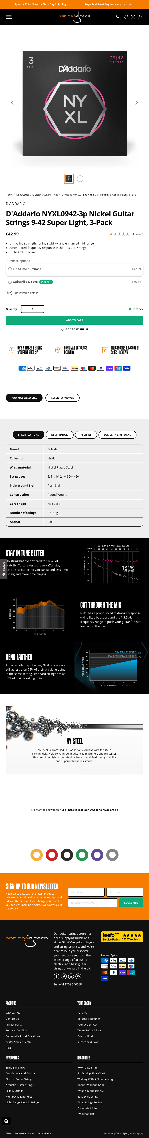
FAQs (8, 1133)
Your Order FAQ (87, 1024)
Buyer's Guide (85, 1036)
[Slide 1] (80, 178)
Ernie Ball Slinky (15, 1067)
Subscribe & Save (32, 282)
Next (136, 102)
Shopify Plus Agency (120, 1133)
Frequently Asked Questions (23, 1036)
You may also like (24, 397)
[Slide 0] (69, 178)
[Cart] (140, 17)
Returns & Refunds (88, 1018)
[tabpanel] (74, 104)
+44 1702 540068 (70, 984)
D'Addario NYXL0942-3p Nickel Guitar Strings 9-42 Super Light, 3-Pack (99, 194)
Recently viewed (62, 397)
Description (59, 434)
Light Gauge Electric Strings (22, 1102)
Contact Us (12, 1018)
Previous (12, 102)
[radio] (10, 269)
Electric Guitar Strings (19, 1079)
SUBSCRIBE (131, 902)
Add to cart (74, 320)
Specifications (28, 434)
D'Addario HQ (85, 1114)
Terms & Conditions (18, 1030)
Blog (8, 1047)
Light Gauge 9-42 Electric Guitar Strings (37, 194)
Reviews (86, 434)
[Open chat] (6, 1121)
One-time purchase (27, 269)
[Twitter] (64, 976)
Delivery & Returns (117, 434)
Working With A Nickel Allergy (95, 1079)
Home (9, 194)
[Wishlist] (126, 17)
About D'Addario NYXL (90, 1085)
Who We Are (13, 1013)
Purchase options (18, 261)
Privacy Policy (14, 1024)
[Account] (133, 17)
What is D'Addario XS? (90, 1090)
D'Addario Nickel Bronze (20, 1073)
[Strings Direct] (74, 17)
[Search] (118, 17)
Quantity (11, 309)
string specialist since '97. (29, 350)
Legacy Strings (14, 1090)
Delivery (82, 1013)
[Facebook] (56, 976)
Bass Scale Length (88, 1096)
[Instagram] (71, 976)
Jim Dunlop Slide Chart (91, 1073)
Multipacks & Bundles (19, 1096)
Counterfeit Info (87, 1108)
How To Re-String (87, 1067)
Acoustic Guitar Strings (20, 1085)
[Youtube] (78, 976)
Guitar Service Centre (19, 1042)
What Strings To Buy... (90, 1102)
